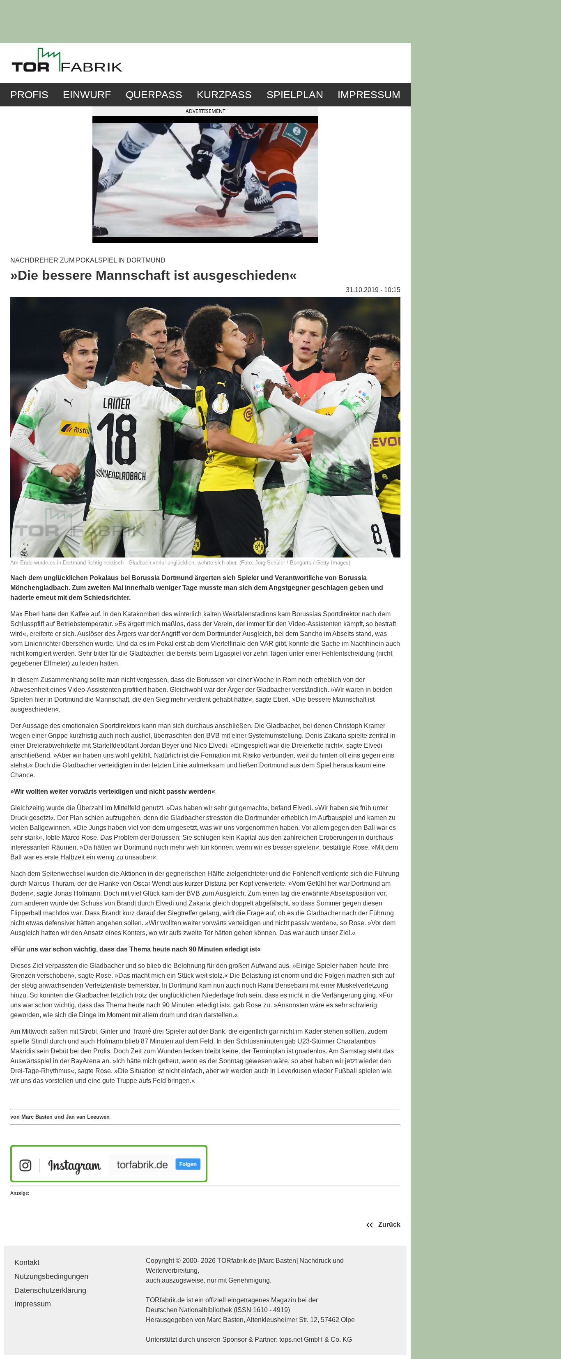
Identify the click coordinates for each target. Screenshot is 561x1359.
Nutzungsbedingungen (51, 1276)
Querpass (154, 94)
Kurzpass (224, 94)
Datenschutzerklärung (50, 1290)
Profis (29, 94)
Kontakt (26, 1262)
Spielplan (295, 94)
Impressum (369, 94)
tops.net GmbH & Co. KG (315, 1339)
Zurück (388, 1224)
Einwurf (87, 94)
